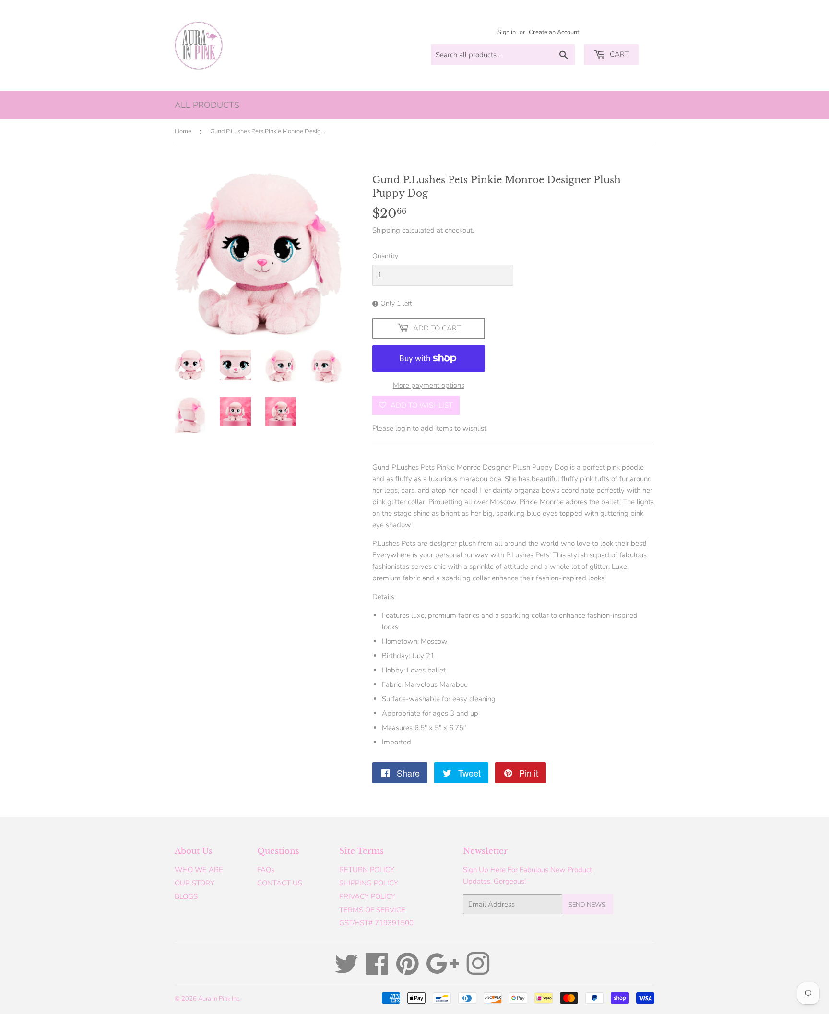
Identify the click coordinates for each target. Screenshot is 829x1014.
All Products (207, 105)
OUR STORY (194, 883)
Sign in (506, 32)
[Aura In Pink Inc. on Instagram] (478, 971)
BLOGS (186, 896)
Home (183, 131)
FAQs (265, 869)
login (403, 428)
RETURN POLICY (366, 869)
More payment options (428, 385)
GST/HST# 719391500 (376, 923)
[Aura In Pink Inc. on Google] (442, 971)
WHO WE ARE (199, 869)
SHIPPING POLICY (368, 883)
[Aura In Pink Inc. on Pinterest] (407, 971)
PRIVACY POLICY (367, 896)
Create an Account (554, 32)
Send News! (587, 904)
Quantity (385, 255)
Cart (618, 54)
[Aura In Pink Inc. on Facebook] (377, 971)
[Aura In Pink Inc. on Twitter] (346, 971)
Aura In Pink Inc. (219, 998)
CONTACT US (279, 883)
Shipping (386, 230)
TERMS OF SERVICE (372, 910)
